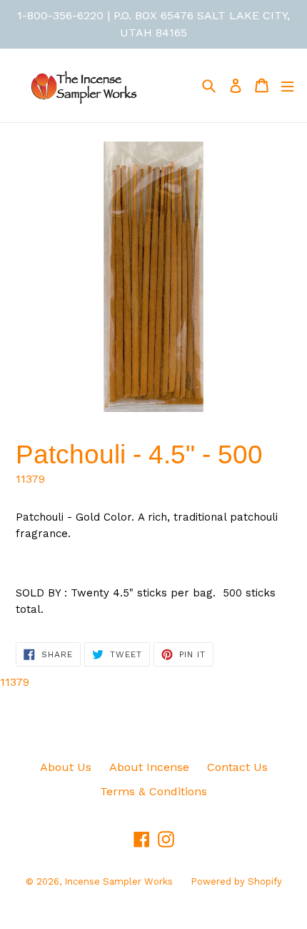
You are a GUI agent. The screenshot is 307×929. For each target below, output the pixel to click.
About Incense (149, 767)
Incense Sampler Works (118, 881)
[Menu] (287, 85)
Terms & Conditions (153, 791)
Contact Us (237, 767)
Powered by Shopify (236, 881)
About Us (65, 767)
